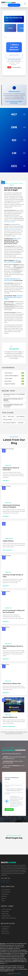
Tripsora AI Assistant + (14, 5)
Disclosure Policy (6, 916)
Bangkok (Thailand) (10, 384)
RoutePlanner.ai (6, 926)
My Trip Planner (6, 890)
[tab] (5, 37)
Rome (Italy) (8, 381)
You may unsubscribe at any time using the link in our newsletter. (14, 793)
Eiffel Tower (17, 239)
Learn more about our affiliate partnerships (13, 102)
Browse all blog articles (9, 726)
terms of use (15, 806)
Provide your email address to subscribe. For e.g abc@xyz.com (13, 786)
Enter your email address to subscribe (12, 778)
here (22, 733)
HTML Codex (17, 973)
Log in (3, 900)
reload (7, 20)
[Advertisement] (14, 531)
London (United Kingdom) (11, 375)
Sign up (3, 898)
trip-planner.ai (5, 933)
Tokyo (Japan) (9, 378)
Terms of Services (6, 909)
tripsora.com (5, 931)
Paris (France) (8, 373)
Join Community (6, 892)
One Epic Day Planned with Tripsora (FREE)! (13, 297)
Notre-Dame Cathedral (9, 422)
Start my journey (7, 550)
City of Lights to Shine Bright (16, 184)
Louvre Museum (20, 416)
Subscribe (4, 896)
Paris (4, 416)
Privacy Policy (5, 911)
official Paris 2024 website (13, 229)
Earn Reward (5, 894)
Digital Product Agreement (9, 918)
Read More (5, 480)
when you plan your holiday (12, 261)
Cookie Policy (5, 913)
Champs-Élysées (7, 419)
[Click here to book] (9, 222)
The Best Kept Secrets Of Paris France (12, 279)
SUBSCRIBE (9, 809)
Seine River (21, 422)
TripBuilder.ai (5, 929)
